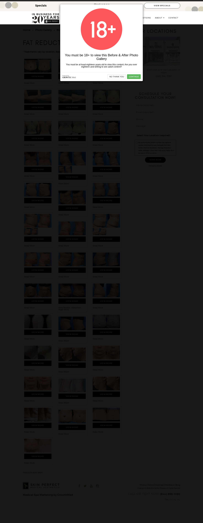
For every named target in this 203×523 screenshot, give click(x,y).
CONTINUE (134, 77)
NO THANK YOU (116, 77)
